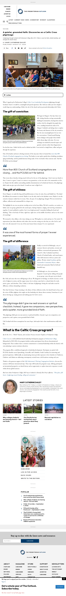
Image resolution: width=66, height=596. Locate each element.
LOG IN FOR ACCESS (29, 472)
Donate (7, 11)
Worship (43, 20)
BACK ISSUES (26, 475)
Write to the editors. (47, 48)
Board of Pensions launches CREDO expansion (32, 520)
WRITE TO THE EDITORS (30, 478)
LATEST (11, 20)
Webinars (31, 572)
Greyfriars (53, 260)
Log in (8, 16)
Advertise (7, 14)
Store (30, 564)
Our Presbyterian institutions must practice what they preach (31, 420)
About (7, 564)
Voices (6, 29)
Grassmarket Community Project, (46, 262)
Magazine (20, 564)
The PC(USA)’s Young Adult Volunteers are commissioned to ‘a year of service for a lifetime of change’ (34, 515)
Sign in (4, 582)
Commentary (34, 20)
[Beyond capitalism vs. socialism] (54, 409)
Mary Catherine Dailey (15, 42)
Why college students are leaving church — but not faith (12, 419)
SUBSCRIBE (25, 469)
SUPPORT (44, 564)
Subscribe (7, 6)
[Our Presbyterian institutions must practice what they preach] (33, 409)
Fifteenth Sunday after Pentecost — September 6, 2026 (34, 509)
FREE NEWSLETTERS (15, 23)
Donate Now (44, 566)
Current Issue (19, 20)
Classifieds (51, 20)
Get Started (60, 587)
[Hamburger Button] (4, 21)
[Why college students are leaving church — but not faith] (12, 409)
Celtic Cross (6, 339)
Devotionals (32, 566)
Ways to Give (44, 569)
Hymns (30, 569)
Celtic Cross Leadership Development (38, 102)
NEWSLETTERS (58, 564)
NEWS (27, 20)
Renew (8, 9)
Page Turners (56, 576)
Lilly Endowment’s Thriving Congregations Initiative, (40, 361)
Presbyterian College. (51, 339)
